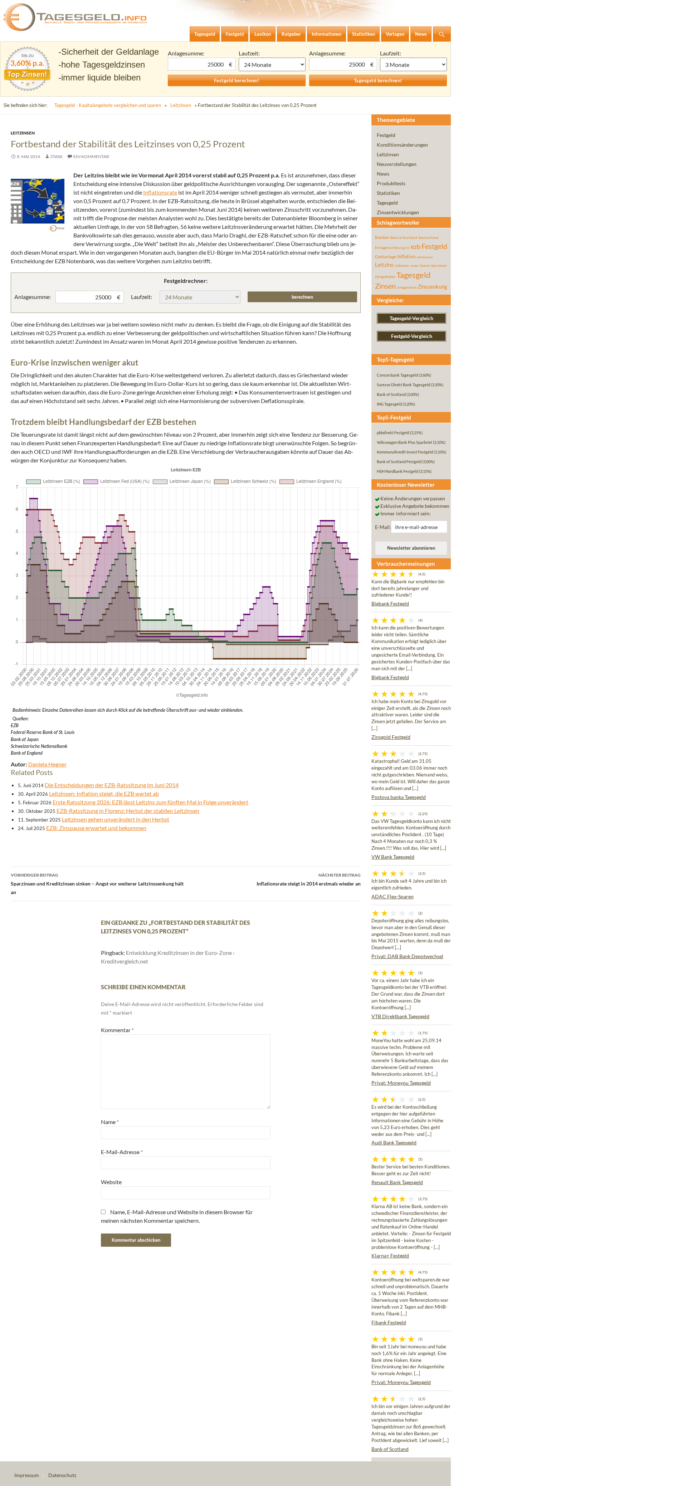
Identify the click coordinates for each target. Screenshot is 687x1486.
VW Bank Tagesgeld (392, 857)
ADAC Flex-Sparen (392, 896)
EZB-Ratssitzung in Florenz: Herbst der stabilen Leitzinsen (128, 810)
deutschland (428, 237)
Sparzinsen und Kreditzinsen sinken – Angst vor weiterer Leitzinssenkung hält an (97, 883)
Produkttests (391, 183)
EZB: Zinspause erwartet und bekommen (96, 827)
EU (408, 248)
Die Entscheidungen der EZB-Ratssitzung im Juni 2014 (112, 784)
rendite (414, 266)
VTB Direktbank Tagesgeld (400, 1016)
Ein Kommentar (91, 156)
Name (110, 1121)
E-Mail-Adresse (122, 1151)
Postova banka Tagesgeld (398, 797)
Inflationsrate (160, 192)
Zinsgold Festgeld (390, 737)
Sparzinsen (439, 266)
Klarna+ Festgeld (390, 1255)
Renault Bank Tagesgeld (397, 1182)
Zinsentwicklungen (398, 212)
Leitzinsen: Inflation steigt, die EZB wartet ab (104, 793)
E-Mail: (383, 527)
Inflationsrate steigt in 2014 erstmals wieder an (309, 879)
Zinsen (385, 286)
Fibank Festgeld (388, 1322)
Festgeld (386, 135)
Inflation (406, 256)
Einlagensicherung (390, 247)
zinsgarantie (406, 287)
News (383, 174)
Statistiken (388, 193)
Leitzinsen (180, 105)
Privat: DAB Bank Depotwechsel (407, 956)
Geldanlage (385, 256)
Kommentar (117, 1029)
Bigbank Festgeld (390, 603)
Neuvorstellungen (396, 164)
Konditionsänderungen (402, 145)
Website (111, 1181)
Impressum (26, 1475)
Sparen (425, 266)
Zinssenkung (432, 287)
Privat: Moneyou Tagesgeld (401, 1083)
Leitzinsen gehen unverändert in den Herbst (115, 819)
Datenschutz (62, 1475)
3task (56, 156)
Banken (382, 237)
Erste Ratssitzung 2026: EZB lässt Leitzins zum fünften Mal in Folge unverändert (150, 802)
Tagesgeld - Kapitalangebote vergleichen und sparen (107, 105)
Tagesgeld (387, 203)
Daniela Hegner (47, 764)
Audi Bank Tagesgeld (393, 1142)
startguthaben (385, 277)
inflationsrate (425, 257)
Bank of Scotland (403, 237)
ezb (415, 246)
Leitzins (384, 264)
